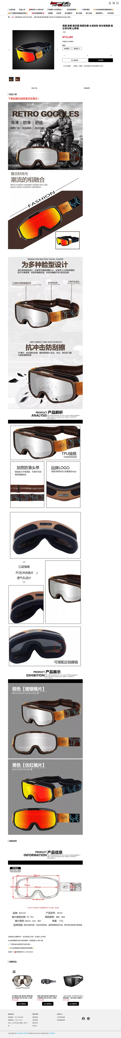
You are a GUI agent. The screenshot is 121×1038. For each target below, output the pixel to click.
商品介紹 (34, 88)
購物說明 (35, 1017)
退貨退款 (35, 1020)
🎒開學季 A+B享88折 (36, 9)
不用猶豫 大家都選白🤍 (55, 9)
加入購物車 (74, 60)
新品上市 (22, 9)
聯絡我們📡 (100, 13)
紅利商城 (110, 13)
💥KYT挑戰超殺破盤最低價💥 (17, 13)
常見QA (35, 1026)
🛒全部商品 (11, 9)
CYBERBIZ (52, 1033)
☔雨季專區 (86, 9)
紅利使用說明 (61, 1017)
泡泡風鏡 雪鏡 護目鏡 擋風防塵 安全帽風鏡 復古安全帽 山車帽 (22, 997)
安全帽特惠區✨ (72, 9)
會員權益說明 (61, 1020)
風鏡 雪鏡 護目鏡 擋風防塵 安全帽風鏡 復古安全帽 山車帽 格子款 (47, 997)
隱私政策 (35, 1023)
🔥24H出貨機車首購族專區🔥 (103, 9)
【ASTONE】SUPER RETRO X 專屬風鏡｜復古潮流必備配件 (73, 997)
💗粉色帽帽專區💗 (37, 13)
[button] (57, 50)
